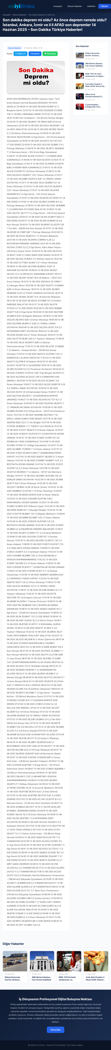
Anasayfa (57, 6)
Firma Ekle (56, 1030)
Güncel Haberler (74, 6)
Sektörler (91, 6)
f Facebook (35, 54)
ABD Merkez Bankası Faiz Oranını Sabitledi (94, 65)
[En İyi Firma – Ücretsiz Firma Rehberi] (21, 6)
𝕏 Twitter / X (20, 54)
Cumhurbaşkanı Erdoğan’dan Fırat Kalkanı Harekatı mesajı (94, 107)
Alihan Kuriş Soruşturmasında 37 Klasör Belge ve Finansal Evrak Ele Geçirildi (95, 97)
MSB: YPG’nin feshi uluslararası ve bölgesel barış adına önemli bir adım (95, 77)
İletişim (104, 6)
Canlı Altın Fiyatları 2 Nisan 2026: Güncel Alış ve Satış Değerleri (95, 86)
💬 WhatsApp (50, 54)
